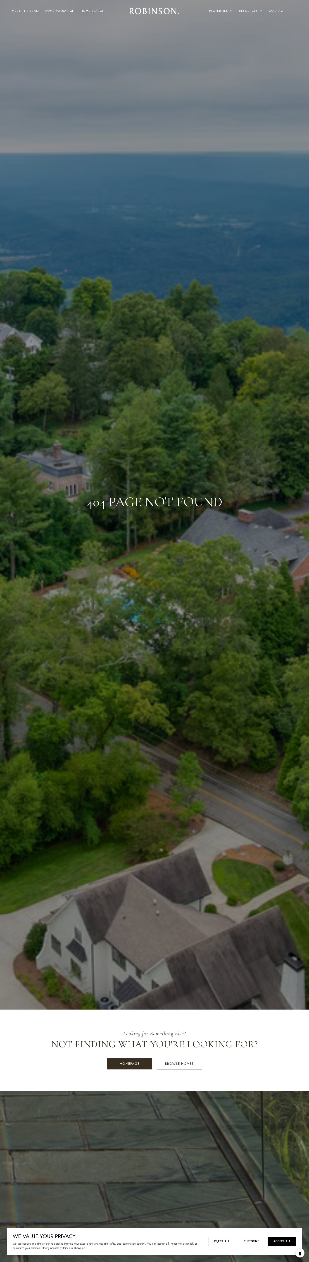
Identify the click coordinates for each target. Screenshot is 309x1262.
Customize (251, 1241)
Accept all (282, 1241)
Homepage (130, 1063)
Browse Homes (179, 1063)
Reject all (222, 1241)
